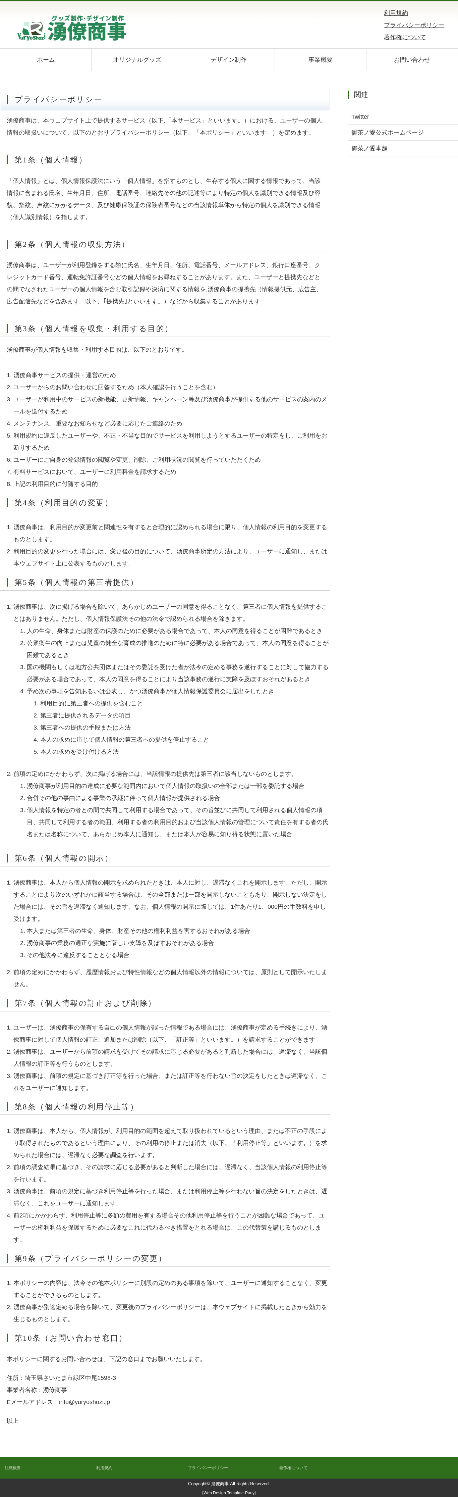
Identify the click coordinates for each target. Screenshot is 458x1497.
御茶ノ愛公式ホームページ (387, 132)
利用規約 (396, 13)
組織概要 (13, 1467)
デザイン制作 (229, 59)
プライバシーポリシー (414, 25)
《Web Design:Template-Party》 (229, 1493)
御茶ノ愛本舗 (369, 148)
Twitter (360, 116)
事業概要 (320, 59)
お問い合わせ (412, 59)
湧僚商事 (220, 1483)
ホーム (46, 59)
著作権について (405, 37)
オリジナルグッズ (137, 59)
